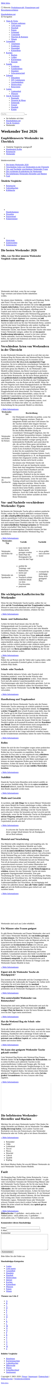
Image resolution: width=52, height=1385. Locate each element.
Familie (9, 64)
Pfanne (9, 1368)
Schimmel (15, 32)
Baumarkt (15, 98)
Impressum (33, 1376)
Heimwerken (16, 84)
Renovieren (15, 87)
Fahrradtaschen (12, 188)
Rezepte (14, 62)
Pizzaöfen (10, 214)
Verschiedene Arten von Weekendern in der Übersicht (27, 167)
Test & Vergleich (12, 96)
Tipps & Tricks (12, 21)
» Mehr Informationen (10, 409)
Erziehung (15, 66)
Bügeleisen (10, 1359)
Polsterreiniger (12, 219)
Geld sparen (16, 25)
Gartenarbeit (16, 91)
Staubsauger (11, 1372)
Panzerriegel (11, 216)
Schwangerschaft (18, 73)
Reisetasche (10, 151)
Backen (14, 55)
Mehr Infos (5, 3)
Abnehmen (15, 44)
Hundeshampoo (12, 212)
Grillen (14, 57)
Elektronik (15, 103)
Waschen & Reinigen (19, 37)
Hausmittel (15, 48)
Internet (9, 1280)
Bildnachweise (7, 1379)
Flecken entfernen (18, 23)
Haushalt (14, 28)
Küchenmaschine (13, 1361)
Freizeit (14, 105)
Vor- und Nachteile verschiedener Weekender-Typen (27, 169)
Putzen (14, 30)
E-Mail (4, 1230)
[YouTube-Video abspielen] (26, 1097)
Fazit (8, 176)
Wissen (14, 39)
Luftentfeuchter (12, 1363)
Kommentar (5, 1233)
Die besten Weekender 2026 (17, 165)
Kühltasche (10, 190)
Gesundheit (10, 41)
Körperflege (16, 50)
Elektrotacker (11, 245)
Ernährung (15, 46)
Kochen (9, 53)
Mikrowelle (10, 1365)
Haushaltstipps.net (13, 121)
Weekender (10, 154)
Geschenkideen (17, 82)
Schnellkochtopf (12, 1370)
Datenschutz (43, 1376)
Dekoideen (15, 78)
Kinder (14, 109)
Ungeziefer (15, 35)
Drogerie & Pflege (18, 100)
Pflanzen (14, 94)
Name (3, 1228)
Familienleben (16, 69)
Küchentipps (16, 59)
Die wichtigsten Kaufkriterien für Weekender (24, 171)
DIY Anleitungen (18, 80)
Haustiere (15, 71)
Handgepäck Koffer (14, 149)
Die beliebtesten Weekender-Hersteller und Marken (26, 174)
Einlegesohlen (11, 243)
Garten (8, 89)
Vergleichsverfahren (22, 1379)
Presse (24, 1376)
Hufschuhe (10, 240)
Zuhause (9, 75)
